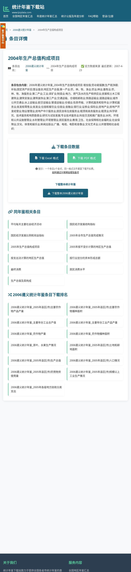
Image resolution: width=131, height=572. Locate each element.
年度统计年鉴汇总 (47, 16)
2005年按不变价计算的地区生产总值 (90, 247)
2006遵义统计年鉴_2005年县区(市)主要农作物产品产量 (36, 309)
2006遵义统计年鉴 (22, 29)
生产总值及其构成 (21, 280)
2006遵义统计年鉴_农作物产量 (28, 333)
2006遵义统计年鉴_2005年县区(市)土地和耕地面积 (95, 347)
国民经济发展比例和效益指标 (27, 235)
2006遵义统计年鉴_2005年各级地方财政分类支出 (36, 389)
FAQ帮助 (93, 16)
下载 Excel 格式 (49, 158)
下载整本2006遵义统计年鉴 (67, 193)
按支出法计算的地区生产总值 (27, 258)
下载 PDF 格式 (86, 158)
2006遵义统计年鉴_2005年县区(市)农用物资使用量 (36, 374)
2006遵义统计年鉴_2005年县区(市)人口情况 (95, 360)
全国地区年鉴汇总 (22, 16)
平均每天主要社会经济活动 (26, 224)
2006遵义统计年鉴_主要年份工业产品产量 (93, 322)
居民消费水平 (77, 269)
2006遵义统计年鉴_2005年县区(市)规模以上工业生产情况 (95, 374)
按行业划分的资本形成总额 (85, 258)
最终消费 (16, 269)
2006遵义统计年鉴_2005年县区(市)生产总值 (36, 360)
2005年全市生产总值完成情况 (87, 235)
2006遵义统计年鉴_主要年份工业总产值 (33, 322)
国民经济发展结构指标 (82, 224)
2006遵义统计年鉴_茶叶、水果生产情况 (33, 345)
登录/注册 (107, 16)
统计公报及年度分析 (72, 16)
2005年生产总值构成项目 (25, 247)
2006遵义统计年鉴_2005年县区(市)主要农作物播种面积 (95, 309)
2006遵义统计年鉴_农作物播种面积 (90, 333)
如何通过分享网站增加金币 (65, 172)
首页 (5, 16)
